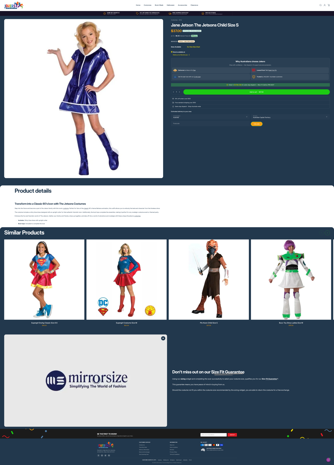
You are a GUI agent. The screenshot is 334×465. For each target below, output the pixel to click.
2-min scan (197, 76)
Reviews (172, 449)
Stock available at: (179, 52)
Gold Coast (179, 460)
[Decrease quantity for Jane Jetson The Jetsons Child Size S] (173, 92)
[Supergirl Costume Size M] (126, 279)
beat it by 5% (273, 70)
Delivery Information (144, 449)
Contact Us (142, 445)
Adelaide (185, 460)
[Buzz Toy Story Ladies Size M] (291, 279)
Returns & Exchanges (144, 452)
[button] (163, 338)
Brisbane (172, 460)
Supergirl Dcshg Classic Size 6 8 (44, 323)
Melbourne (166, 460)
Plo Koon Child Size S (209, 323)
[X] (109, 455)
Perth (190, 460)
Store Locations (174, 447)
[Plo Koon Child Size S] (209, 279)
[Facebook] (98, 455)
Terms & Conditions (174, 454)
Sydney (160, 460)
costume (66, 208)
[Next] (327, 232)
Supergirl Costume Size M (126, 323)
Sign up (232, 434)
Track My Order (143, 447)
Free (194, 70)
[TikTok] (105, 455)
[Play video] (85, 380)
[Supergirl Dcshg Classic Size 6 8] (44, 279)
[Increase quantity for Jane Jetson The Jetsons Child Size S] (180, 92)
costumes (137, 216)
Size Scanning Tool (144, 454)
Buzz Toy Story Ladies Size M (291, 323)
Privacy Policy (173, 452)
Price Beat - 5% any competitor (193, 31)
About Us (172, 445)
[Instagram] (102, 455)
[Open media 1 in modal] (83, 98)
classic (86, 208)
